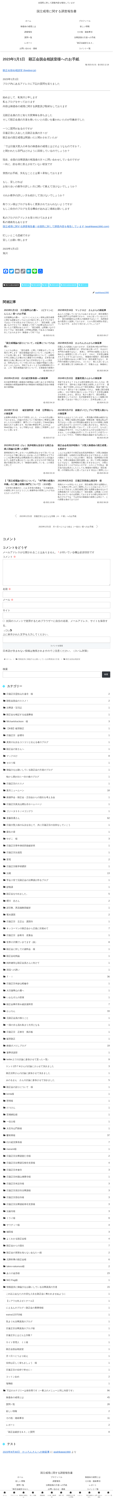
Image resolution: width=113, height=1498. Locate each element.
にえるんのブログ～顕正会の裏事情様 (58, 1307)
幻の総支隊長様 (58, 1142)
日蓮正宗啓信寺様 (58, 1197)
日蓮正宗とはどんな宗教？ (58, 1335)
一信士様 (58, 1121)
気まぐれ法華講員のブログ (58, 1321)
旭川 (46, 285)
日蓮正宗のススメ (58, 783)
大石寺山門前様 (58, 1128)
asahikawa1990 (62, 1452)
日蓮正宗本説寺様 (58, 1183)
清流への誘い (58, 969)
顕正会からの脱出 (58, 1245)
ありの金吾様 (58, 1273)
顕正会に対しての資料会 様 (58, 949)
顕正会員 (55, 285)
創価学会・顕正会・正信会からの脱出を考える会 (58, 797)
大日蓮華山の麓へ (58, 990)
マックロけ (58, 756)
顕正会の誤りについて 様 (58, 1087)
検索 (5, 669)
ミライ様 (58, 1218)
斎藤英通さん (58, 818)
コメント (9, 556)
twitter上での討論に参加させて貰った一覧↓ (58, 1059)
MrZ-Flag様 (58, 1280)
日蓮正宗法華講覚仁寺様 (58, 1156)
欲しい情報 (58, 1411)
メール (8, 599)
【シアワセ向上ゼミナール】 (58, 1301)
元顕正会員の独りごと (58, 1018)
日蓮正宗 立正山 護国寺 (58, 921)
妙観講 (58, 887)
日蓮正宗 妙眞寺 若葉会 (58, 935)
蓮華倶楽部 (58, 1052)
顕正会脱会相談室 (12, 285)
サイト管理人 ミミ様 (58, 1342)
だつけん (58, 1107)
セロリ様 (58, 763)
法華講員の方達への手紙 (56, 1485)
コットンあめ (58, 1376)
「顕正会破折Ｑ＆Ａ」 (20, 1489)
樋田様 (58, 1232)
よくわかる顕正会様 (58, 1238)
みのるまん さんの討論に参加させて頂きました (58, 1080)
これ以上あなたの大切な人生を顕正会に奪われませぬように (58, 1294)
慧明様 (58, 1101)
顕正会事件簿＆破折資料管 (58, 1004)
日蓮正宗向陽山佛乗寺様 (58, 1176)
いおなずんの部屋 (58, 997)
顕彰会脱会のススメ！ (58, 700)
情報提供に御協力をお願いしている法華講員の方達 (58, 1287)
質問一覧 (58, 1404)
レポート (58, 1425)
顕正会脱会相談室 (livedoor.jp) (19, 70)
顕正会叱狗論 (58, 956)
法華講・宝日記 (58, 707)
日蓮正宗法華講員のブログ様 (58, 1328)
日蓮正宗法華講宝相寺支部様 (58, 1163)
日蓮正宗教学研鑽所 (58, 866)
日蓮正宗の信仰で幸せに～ (58, 1369)
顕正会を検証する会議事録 (58, 714)
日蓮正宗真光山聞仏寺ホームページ (58, 804)
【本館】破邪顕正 (58, 728)
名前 (7, 589)
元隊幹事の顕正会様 (58, 1259)
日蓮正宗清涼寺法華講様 (58, 1190)
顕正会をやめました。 (58, 894)
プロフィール (56, 1477)
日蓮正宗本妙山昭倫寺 (58, 983)
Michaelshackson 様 (58, 721)
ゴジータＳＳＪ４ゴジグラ (58, 811)
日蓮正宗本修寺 (58, 1170)
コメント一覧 (93, 1489)
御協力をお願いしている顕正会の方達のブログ (58, 770)
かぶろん (58, 1011)
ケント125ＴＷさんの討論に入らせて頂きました (58, 1066)
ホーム (20, 1477)
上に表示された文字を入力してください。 (26, 634)
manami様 (58, 1149)
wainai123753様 (58, 1314)
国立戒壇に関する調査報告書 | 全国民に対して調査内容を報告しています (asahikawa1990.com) (56, 226)
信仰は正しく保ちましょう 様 (58, 1363)
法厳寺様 (58, 1211)
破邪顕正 (58, 1038)
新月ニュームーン (58, 790)
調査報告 (56, 1481)
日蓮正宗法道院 (58, 852)
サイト (6, 610)
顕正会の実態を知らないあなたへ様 (58, 1252)
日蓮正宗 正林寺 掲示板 (58, 1032)
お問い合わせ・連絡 (56, 1489)
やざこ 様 (58, 838)
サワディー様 (58, 1225)
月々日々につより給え (58, 1356)
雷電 (58, 859)
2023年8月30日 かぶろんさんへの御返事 (26, 1452)
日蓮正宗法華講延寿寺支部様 (58, 1204)
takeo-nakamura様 (58, 1266)
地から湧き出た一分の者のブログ (58, 776)
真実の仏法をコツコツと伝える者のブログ (58, 742)
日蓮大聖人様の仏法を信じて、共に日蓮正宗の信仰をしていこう (58, 825)
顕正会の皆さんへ (58, 749)
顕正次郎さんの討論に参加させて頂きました (58, 1073)
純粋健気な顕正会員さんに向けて (58, 963)
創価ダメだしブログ (58, 1045)
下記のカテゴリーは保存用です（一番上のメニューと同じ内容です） (58, 1390)
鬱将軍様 (58, 1135)
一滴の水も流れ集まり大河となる (58, 1025)
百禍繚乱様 (58, 1114)
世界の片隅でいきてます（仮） (58, 942)
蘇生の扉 (58, 832)
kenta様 (58, 1094)
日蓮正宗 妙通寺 (58, 735)
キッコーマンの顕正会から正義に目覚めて (58, 928)
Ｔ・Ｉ (58, 976)
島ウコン (84, 285)
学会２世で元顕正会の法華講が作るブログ (58, 880)
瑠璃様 (58, 1383)
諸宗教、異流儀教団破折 (58, 907)
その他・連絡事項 (58, 1418)
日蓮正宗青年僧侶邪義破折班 (58, 845)
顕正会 (26, 285)
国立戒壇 (36, 285)
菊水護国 (58, 914)
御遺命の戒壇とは (58, 1397)
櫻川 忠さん (58, 901)
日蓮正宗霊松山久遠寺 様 (58, 694)
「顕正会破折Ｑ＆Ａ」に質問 (58, 1432)
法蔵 (58, 873)
